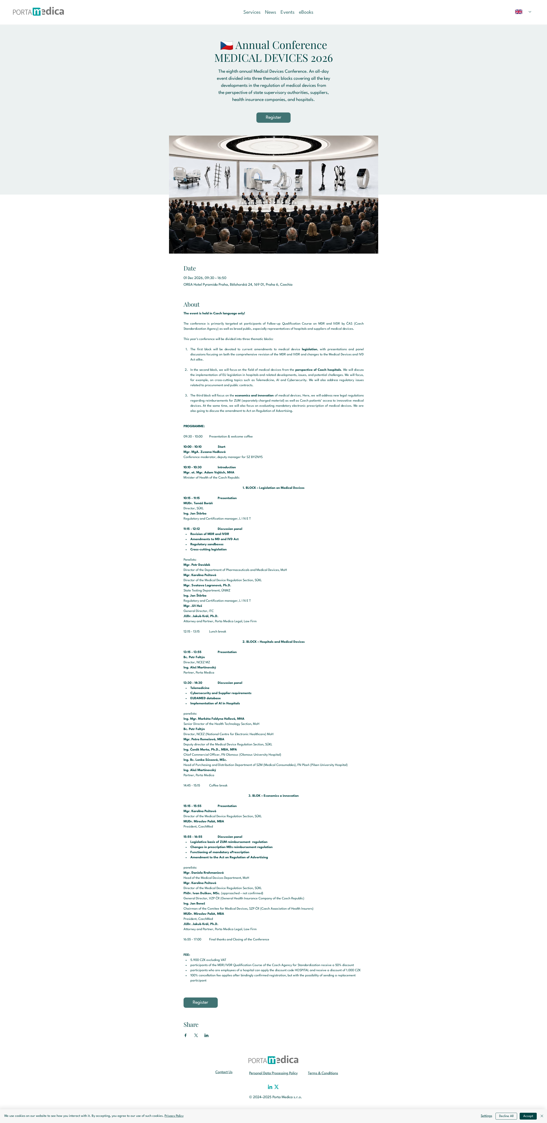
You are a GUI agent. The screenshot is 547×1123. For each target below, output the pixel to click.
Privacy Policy (174, 1116)
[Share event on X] (196, 1035)
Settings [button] (486, 1116)
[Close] (541, 1116)
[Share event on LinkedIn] (206, 1035)
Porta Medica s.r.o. (287, 1097)
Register (273, 117)
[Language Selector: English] (523, 11)
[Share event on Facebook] (186, 1035)
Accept (528, 1116)
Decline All (506, 1116)
